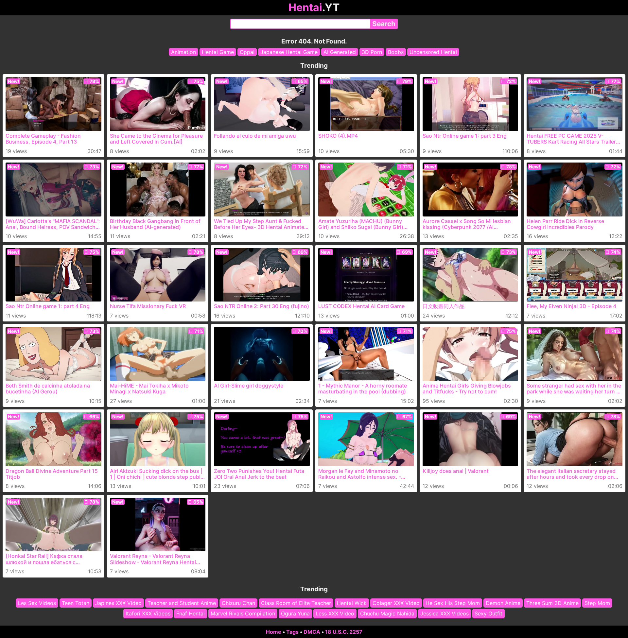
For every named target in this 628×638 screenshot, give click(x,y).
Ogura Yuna (295, 613)
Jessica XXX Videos (444, 613)
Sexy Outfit (488, 613)
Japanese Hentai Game (289, 52)
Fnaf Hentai (190, 613)
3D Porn (372, 52)
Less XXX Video (335, 613)
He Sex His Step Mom (453, 603)
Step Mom (597, 603)
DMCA (312, 632)
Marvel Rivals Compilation (243, 613)
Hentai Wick (352, 603)
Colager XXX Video (396, 603)
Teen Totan (75, 603)
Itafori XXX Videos (148, 613)
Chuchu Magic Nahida (387, 613)
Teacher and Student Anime (182, 603)
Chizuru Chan (238, 603)
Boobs (396, 52)
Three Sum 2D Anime (552, 603)
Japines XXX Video (118, 603)
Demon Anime (503, 603)
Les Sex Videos (37, 603)
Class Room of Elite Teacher (296, 603)
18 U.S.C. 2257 (343, 632)
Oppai (247, 52)
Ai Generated (339, 52)
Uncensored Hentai (433, 52)
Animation (183, 52)
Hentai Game (218, 52)
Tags (292, 632)
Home (273, 632)
